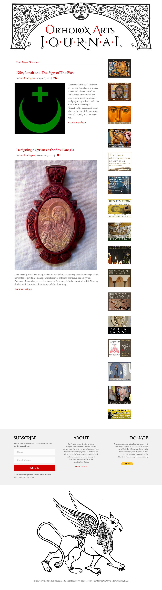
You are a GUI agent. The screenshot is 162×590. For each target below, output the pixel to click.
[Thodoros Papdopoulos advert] (119, 138)
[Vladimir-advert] (119, 91)
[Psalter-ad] (119, 347)
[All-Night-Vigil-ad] (119, 184)
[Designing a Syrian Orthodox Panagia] (56, 214)
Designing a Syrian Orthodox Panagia (45, 149)
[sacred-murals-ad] (119, 371)
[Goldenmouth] (119, 413)
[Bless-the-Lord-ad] (119, 254)
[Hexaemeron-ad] (119, 208)
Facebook (87, 580)
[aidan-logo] (119, 114)
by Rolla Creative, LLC (115, 580)
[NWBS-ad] (119, 301)
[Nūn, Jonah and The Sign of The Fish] (40, 108)
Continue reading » (77, 122)
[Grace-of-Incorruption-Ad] (119, 161)
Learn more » (81, 466)
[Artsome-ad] (119, 394)
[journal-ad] (119, 324)
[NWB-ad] (119, 278)
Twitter (97, 580)
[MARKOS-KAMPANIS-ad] (119, 231)
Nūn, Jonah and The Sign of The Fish (45, 72)
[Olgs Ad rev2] (119, 68)
